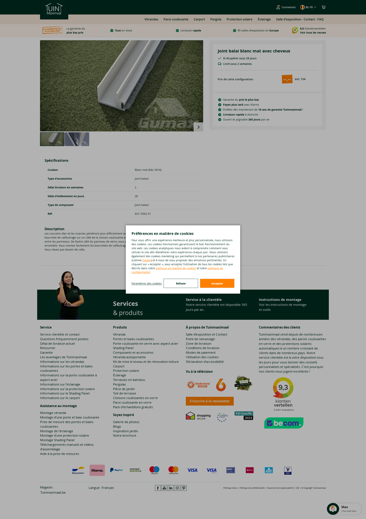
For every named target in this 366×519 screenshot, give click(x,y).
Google (146, 260)
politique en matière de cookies (176, 268)
